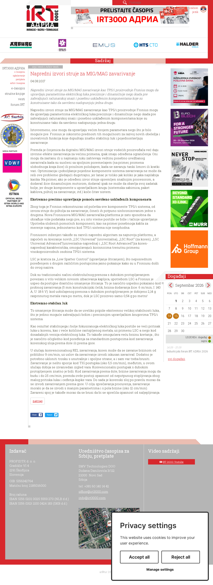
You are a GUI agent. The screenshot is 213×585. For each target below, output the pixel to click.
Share (34, 415)
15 (176, 316)
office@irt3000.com (93, 491)
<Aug (171, 285)
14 (169, 316)
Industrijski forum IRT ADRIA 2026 (187, 351)
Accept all (139, 557)
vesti (41, 66)
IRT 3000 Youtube (173, 462)
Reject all (180, 557)
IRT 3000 (43, 20)
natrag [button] (37, 401)
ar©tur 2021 (106, 572)
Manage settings (160, 569)
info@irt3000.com (92, 498)
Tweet (49, 415)
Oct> (208, 285)
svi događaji (176, 359)
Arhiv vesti (52, 66)
